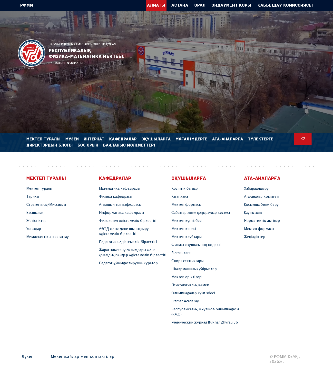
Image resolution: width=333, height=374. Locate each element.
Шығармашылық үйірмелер (194, 269)
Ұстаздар (33, 229)
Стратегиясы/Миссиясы (46, 205)
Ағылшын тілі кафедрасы (120, 205)
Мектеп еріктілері (186, 277)
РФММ (31, 54)
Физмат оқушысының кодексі (196, 245)
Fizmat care (181, 253)
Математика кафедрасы (119, 188)
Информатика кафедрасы (121, 213)
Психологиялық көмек (190, 285)
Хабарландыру (256, 188)
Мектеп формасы (186, 205)
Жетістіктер (36, 221)
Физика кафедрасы (115, 196)
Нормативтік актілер (262, 221)
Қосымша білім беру (261, 205)
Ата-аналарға (227, 139)
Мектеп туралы (39, 188)
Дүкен (27, 357)
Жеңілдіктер (254, 237)
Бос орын (88, 145)
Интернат (94, 139)
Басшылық (34, 213)
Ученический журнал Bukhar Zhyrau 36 (204, 322)
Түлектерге (260, 139)
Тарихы (32, 196)
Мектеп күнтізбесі (186, 221)
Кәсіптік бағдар (184, 188)
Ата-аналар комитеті (261, 196)
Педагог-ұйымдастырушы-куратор (128, 263)
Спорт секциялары (187, 261)
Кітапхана (179, 196)
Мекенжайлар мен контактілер (82, 357)
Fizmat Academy (185, 301)
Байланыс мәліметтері (129, 145)
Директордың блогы (49, 145)
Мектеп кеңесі (183, 229)
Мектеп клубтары (186, 237)
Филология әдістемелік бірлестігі (127, 221)
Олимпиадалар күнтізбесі (193, 293)
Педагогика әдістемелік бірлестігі (128, 242)
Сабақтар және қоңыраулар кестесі (200, 213)
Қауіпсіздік (253, 213)
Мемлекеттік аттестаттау (47, 237)
